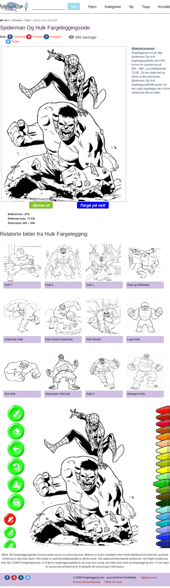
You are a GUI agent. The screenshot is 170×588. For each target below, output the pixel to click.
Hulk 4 (90, 393)
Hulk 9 (49, 284)
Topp (146, 6)
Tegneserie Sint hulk (57, 393)
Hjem (92, 6)
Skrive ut (41, 205)
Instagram (56, 36)
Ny (131, 6)
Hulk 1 (90, 284)
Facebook (19, 36)
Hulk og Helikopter (138, 284)
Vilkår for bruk (113, 582)
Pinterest (37, 36)
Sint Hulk (9, 393)
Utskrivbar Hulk (13, 339)
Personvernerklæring (86, 582)
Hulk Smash (93, 339)
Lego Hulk (133, 339)
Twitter (15, 41)
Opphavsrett (149, 577)
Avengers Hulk (136, 393)
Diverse (17, 20)
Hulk (27, 20)
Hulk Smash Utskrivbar (59, 339)
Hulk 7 (8, 284)
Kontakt (164, 6)
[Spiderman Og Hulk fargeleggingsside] (63, 123)
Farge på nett (92, 205)
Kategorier (113, 6)
